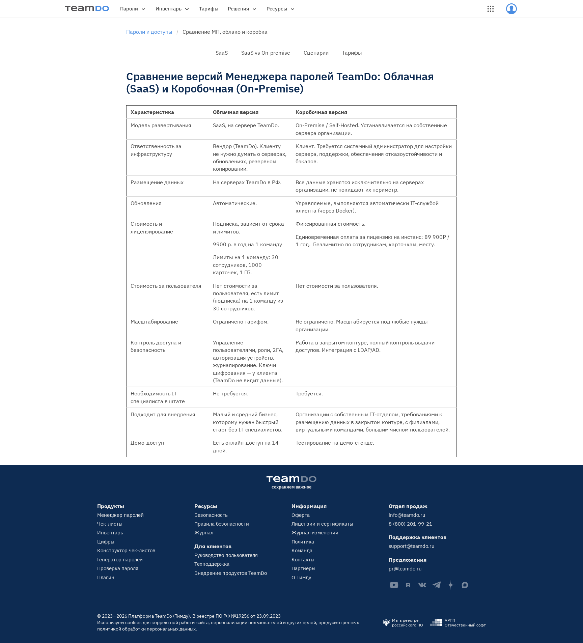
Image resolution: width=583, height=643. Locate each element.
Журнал (203, 532)
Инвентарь (169, 8)
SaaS (222, 52)
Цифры (105, 541)
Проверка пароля (117, 568)
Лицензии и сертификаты (322, 524)
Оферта (301, 515)
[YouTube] (394, 585)
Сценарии (316, 52)
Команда (302, 550)
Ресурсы (277, 8)
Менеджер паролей (120, 515)
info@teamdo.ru (407, 515)
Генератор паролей (120, 559)
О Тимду (301, 577)
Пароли (129, 8)
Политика (303, 541)
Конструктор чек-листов (126, 550)
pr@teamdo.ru (405, 568)
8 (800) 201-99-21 (410, 524)
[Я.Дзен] (450, 585)
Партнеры (303, 568)
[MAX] (465, 585)
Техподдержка (211, 564)
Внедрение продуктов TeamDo (230, 573)
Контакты (303, 559)
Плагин (105, 577)
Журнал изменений (315, 532)
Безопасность (211, 515)
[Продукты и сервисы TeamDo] (490, 9)
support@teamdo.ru (412, 546)
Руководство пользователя (226, 555)
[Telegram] (436, 585)
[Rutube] (408, 585)
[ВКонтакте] (422, 585)
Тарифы (208, 8)
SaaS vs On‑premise (265, 52)
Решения (238, 8)
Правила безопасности (221, 524)
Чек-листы (109, 524)
